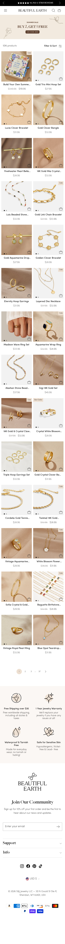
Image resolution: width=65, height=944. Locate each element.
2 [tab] (38, 80)
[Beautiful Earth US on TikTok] (40, 866)
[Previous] (4, 3)
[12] (48, 67)
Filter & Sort (50, 46)
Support (9, 843)
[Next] (60, 3)
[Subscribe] (58, 827)
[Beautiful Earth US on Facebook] (28, 866)
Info (6, 853)
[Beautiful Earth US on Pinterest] (34, 866)
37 (39, 672)
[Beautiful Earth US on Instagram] (22, 866)
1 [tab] (36, 80)
